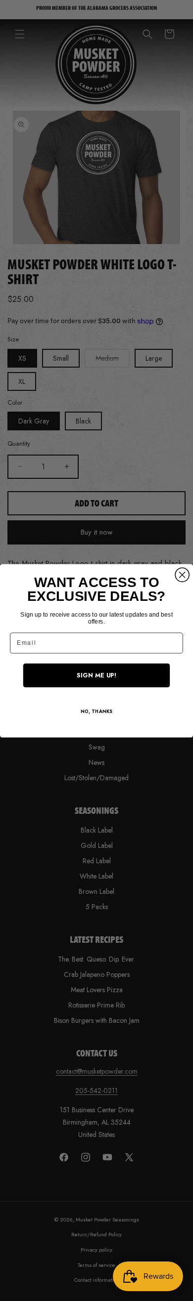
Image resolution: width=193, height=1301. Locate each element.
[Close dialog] (182, 575)
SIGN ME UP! (96, 675)
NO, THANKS (96, 711)
